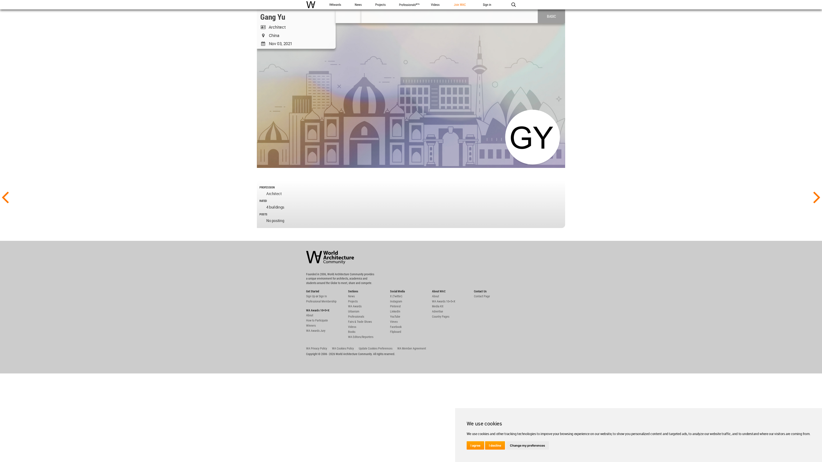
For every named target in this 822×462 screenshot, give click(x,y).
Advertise (437, 311)
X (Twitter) (396, 296)
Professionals (356, 316)
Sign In (323, 296)
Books (351, 331)
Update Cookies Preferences (375, 348)
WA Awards (355, 306)
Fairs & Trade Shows (360, 321)
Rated (263, 201)
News (351, 296)
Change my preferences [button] (527, 445)
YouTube (395, 316)
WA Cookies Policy (343, 348)
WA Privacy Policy (316, 348)
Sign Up (310, 296)
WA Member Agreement (411, 348)
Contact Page (482, 296)
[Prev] (5, 197)
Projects (353, 301)
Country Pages (440, 316)
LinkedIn (395, 311)
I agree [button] (475, 445)
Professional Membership (321, 301)
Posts (263, 214)
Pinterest (395, 306)
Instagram (396, 301)
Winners (311, 325)
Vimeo (394, 321)
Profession (266, 187)
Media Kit (437, 306)
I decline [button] (495, 445)
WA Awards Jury (315, 330)
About (309, 315)
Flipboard (395, 331)
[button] (513, 4)
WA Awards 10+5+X (443, 301)
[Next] (817, 197)
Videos (352, 327)
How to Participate (317, 320)
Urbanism (353, 311)
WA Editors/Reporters (360, 337)
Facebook (396, 327)
